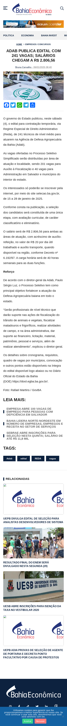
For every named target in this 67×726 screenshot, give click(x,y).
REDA (38, 458)
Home (19, 44)
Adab (9, 458)
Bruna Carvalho (23, 67)
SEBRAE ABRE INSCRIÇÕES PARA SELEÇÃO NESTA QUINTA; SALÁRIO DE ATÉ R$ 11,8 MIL (35, 435)
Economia (27, 35)
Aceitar (27, 721)
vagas (52, 458)
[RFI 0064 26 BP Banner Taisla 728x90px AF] (33, 24)
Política (8, 35)
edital (23, 458)
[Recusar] (63, 716)
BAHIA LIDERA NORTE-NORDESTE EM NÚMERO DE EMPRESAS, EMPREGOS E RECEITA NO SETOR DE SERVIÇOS (35, 423)
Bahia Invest (49, 35)
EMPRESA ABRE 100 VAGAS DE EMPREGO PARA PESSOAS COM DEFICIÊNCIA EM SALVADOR (30, 411)
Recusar (40, 721)
